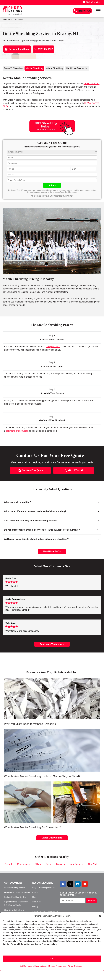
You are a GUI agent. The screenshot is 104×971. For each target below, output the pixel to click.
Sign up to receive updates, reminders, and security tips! (78, 894)
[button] (100, 915)
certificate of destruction (17, 431)
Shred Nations (8, 19)
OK (52, 958)
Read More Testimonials (52, 644)
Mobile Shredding (34, 68)
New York (93, 864)
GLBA (6, 106)
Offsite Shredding (54, 68)
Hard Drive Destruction (77, 68)
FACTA (95, 103)
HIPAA (87, 103)
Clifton (38, 864)
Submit (52, 185)
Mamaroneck (23, 864)
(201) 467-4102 (53, 346)
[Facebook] (63, 884)
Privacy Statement (75, 966)
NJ (15, 19)
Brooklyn (60, 864)
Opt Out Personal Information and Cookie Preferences (43, 966)
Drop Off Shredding (13, 68)
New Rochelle (76, 864)
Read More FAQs (52, 551)
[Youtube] (85, 884)
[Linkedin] (78, 884)
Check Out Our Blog (52, 838)
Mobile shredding (92, 83)
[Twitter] (70, 884)
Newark (8, 864)
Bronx (48, 864)
